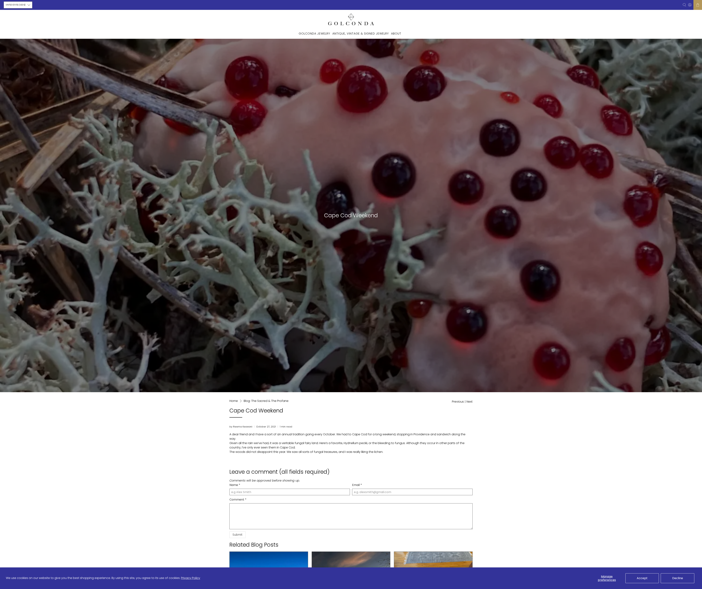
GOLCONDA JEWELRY (314, 33)
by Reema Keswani (240, 426)
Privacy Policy (190, 578)
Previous (458, 401)
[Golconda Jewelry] (351, 19)
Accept (642, 578)
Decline (677, 578)
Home (233, 400)
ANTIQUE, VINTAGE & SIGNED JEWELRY (360, 33)
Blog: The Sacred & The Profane (266, 400)
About (396, 33)
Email (357, 485)
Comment (237, 499)
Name (234, 485)
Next (470, 401)
